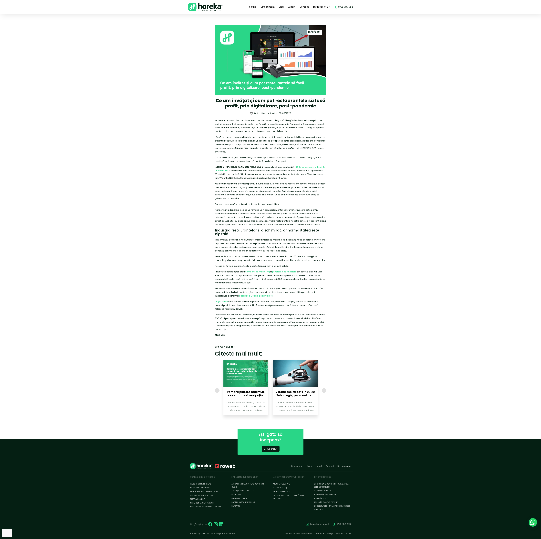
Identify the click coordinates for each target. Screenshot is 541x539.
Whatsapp (318, 510)
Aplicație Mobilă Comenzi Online (204, 491)
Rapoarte (235, 506)
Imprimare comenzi (239, 498)
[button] (533, 522)
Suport (291, 6)
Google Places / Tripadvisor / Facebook (332, 506)
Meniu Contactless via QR (202, 503)
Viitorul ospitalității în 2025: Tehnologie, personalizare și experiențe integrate (295, 393)
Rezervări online (197, 499)
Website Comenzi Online (200, 484)
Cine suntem (268, 6)
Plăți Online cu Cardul (324, 491)
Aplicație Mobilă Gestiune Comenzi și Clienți (247, 485)
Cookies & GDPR (343, 533)
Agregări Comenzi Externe (326, 502)
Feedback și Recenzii (281, 491)
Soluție (252, 6)
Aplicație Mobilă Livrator (242, 491)
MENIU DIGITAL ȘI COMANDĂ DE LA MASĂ (206, 506)
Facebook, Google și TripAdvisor (255, 295)
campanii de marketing (257, 271)
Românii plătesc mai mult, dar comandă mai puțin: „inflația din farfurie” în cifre (246, 393)
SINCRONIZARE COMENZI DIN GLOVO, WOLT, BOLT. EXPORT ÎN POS (331, 485)
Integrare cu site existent (325, 494)
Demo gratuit (321, 7)
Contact (304, 6)
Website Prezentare (281, 484)
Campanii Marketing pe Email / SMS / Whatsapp (288, 497)
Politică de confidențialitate (298, 533)
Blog (281, 6)
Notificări (236, 494)
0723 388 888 (345, 6)
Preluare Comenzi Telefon (201, 495)
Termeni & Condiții (323, 533)
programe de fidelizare (284, 271)
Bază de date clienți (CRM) (243, 502)
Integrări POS (320, 498)
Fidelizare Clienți (280, 487)
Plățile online (221, 301)
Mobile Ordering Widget (201, 487)
